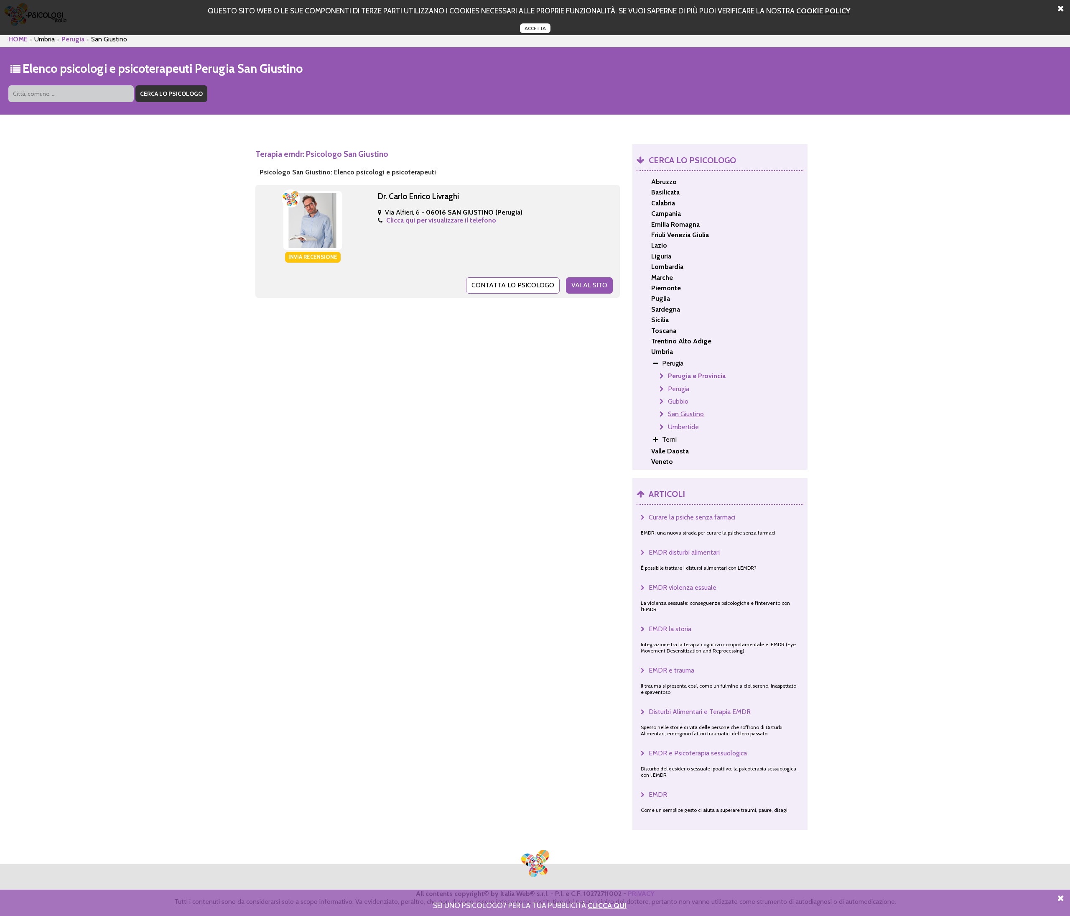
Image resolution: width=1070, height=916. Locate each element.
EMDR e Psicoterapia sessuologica (698, 753)
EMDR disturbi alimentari (684, 552)
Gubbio (678, 401)
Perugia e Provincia (697, 376)
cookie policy (823, 10)
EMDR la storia (670, 629)
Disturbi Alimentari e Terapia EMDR (700, 712)
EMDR (658, 794)
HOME (18, 39)
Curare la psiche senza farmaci (692, 517)
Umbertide (683, 427)
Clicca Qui (607, 905)
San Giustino (686, 414)
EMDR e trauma (671, 670)
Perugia (72, 39)
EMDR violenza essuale (682, 587)
